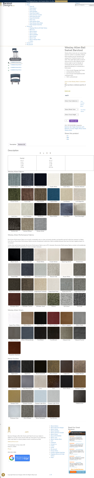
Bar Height (73, 127)
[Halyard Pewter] (79, 333)
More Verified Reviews (77, 469)
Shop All (32, 6)
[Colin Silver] (66, 179)
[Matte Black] (66, 381)
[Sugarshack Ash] (79, 269)
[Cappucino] (66, 366)
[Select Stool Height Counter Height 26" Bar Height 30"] (72, 114)
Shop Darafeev (33, 11)
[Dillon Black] (40, 318)
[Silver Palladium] (40, 411)
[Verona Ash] (14, 224)
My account (30, 44)
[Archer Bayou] (14, 179)
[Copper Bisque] (79, 366)
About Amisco (33, 31)
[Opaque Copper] (79, 381)
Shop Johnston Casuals (36, 15)
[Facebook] (67, 136)
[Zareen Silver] (40, 224)
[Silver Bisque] (27, 411)
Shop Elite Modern (34, 13)
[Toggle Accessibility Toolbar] (3, 475)
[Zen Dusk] (79, 299)
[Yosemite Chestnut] (14, 348)
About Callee (33, 33)
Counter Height (74, 128)
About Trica (33, 38)
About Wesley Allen (35, 39)
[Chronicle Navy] (40, 179)
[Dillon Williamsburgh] (27, 333)
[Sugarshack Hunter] (14, 284)
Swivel (84, 128)
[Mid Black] (40, 209)
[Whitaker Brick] (14, 299)
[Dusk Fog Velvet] (66, 254)
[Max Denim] (27, 269)
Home (28, 3)
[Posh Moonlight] (79, 209)
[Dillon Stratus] (14, 333)
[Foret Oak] (27, 194)
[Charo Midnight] (27, 254)
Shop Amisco (33, 8)
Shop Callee (33, 10)
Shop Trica (32, 20)
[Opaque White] (66, 396)
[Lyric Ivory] (14, 209)
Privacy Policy (54, 451)
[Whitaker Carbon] (27, 299)
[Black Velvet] (14, 254)
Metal (80, 128)
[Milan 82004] (53, 209)
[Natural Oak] (53, 269)
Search (78, 3)
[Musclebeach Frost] (40, 269)
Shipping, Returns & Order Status (38, 28)
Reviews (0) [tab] (21, 144)
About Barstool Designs (57, 427)
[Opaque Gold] (14, 396)
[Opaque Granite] (27, 396)
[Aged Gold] (14, 366)
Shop (28, 5)
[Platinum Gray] (14, 411)
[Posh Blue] (66, 209)
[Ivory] (40, 381)
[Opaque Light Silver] (53, 396)
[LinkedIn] (67, 139)
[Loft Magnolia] (79, 194)
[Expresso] (14, 381)
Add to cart (73, 121)
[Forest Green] (14, 194)
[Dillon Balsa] (27, 318)
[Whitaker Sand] (40, 299)
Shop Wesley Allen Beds (36, 23)
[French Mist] (14, 269)
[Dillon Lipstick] (53, 318)
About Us (32, 29)
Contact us (30, 43)
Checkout (53, 442)
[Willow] (53, 299)
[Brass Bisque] (53, 366)
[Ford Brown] (53, 333)
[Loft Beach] (66, 194)
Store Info (29, 26)
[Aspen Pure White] (14, 318)
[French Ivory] (79, 254)
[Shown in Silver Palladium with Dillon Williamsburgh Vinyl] (15, 63)
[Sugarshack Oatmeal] (40, 284)
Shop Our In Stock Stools (61, 1)
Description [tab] (13, 144)
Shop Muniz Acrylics (35, 16)
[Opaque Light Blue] (40, 396)
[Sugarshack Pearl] (53, 284)
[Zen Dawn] (66, 299)
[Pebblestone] (79, 396)
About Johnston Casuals (57, 432)
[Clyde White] (53, 179)
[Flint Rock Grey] (27, 381)
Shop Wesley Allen (35, 21)
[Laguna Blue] (53, 194)
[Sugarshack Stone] (79, 284)
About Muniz (33, 36)
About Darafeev (34, 34)
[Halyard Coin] (66, 333)
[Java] (53, 381)
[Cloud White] (40, 254)
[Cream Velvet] (53, 254)
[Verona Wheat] (27, 224)
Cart (52, 441)
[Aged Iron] (27, 366)
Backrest (67, 127)
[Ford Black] (40, 333)
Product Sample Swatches (58, 452)
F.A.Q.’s (31, 41)
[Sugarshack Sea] (66, 284)
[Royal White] (66, 269)
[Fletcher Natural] (79, 179)
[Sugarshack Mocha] (27, 284)
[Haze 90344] (40, 194)
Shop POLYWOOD (34, 18)
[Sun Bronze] (53, 411)
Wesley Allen (68, 130)
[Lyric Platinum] (27, 209)
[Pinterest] (67, 137)
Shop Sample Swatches (36, 24)
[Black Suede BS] (40, 366)
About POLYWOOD (56, 436)
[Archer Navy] (27, 179)
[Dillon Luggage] (66, 318)
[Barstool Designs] (7, 4)
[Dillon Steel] (79, 318)
